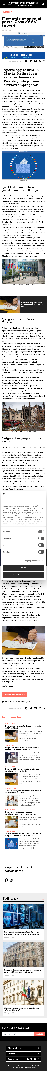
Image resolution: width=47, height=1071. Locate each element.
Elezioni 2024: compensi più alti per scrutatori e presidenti (22, 770)
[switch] (41, 538)
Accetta (23, 568)
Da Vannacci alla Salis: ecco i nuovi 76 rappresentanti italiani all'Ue (23, 835)
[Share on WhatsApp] (40, 61)
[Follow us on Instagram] (38, 1059)
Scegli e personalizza (32, 561)
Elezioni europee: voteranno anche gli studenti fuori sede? (23, 792)
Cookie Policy (21, 525)
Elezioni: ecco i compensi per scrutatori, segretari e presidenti (20, 813)
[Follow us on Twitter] (31, 1059)
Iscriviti (39, 1034)
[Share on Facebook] (26, 61)
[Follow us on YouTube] (35, 1059)
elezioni (11, 701)
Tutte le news (39, 899)
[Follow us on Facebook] (28, 1059)
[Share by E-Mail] (35, 61)
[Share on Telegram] (44, 61)
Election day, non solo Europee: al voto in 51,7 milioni (32, 305)
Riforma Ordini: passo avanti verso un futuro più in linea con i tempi (22, 971)
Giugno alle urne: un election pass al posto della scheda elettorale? (22, 749)
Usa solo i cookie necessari (23, 575)
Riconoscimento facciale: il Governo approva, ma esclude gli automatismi (22, 933)
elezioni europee (20, 701)
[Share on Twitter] (31, 61)
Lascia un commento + (14, 695)
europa (29, 701)
